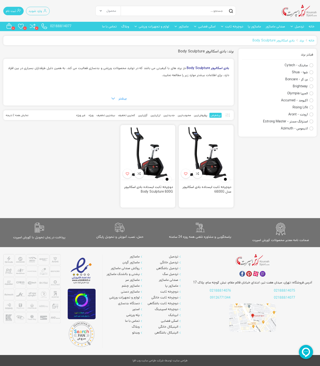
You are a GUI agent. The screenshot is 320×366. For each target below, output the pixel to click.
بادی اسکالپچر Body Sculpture (274, 40)
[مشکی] (225, 179)
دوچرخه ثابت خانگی (164, 297)
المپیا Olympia (297, 93)
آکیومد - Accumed (294, 100)
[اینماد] (82, 271)
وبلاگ (125, 26)
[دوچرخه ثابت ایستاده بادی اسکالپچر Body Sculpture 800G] (147, 152)
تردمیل (299, 26)
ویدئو (136, 332)
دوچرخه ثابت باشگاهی (163, 303)
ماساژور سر (132, 280)
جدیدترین (169, 115)
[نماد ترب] (82, 304)
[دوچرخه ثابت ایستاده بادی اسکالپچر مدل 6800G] (206, 152)
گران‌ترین (143, 115)
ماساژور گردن (131, 262)
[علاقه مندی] (197, 173)
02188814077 (60, 26)
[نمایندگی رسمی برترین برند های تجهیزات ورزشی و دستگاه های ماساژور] (32, 289)
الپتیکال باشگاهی (166, 332)
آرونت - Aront (298, 114)
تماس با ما (109, 26)
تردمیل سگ (170, 274)
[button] (185, 173)
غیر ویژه (81, 115)
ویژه (91, 115)
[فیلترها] (227, 115)
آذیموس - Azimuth (294, 128)
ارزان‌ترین (155, 115)
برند (301, 40)
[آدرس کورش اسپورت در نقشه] (252, 318)
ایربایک (173, 315)
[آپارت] (256, 274)
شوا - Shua (300, 72)
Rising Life (300, 107)
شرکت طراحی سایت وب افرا (148, 360)
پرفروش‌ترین (200, 115)
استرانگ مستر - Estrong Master (285, 121)
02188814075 (284, 290)
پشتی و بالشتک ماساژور (123, 274)
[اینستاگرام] (262, 274)
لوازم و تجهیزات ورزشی (154, 26)
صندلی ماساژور (275, 26)
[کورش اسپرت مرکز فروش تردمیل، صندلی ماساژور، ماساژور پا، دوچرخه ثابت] (299, 11)
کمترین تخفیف (126, 115)
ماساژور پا (254, 26)
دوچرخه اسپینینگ (166, 309)
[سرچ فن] (82, 334)
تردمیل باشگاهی (167, 268)
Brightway (300, 86)
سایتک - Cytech (296, 65)
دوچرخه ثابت (234, 26)
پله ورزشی (133, 315)
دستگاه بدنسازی (129, 303)
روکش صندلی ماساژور (125, 268)
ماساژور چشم (131, 285)
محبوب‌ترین (184, 115)
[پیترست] (249, 274)
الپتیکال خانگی (168, 326)
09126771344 (220, 297)
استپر (136, 309)
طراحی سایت (180, 360)
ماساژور (184, 26)
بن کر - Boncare (296, 79)
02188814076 (220, 290)
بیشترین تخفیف (106, 115)
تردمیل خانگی (169, 262)
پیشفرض (215, 115)
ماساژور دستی (130, 291)
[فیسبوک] (242, 274)
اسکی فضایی (207, 26)
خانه (311, 26)
